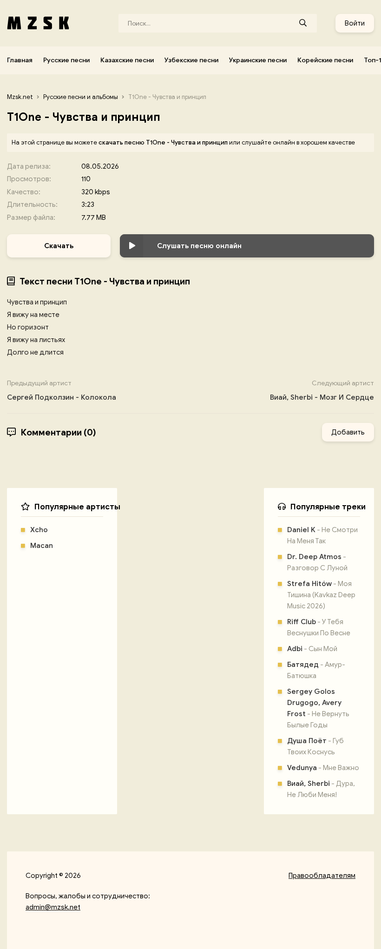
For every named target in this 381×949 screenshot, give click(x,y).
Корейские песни (325, 60)
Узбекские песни (191, 60)
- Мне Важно (323, 768)
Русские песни (66, 60)
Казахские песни (127, 60)
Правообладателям (322, 875)
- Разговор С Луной (317, 562)
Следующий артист (322, 390)
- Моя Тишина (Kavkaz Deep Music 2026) (321, 595)
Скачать (58, 246)
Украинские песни (258, 60)
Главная (20, 60)
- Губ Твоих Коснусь (315, 746)
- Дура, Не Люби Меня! (321, 789)
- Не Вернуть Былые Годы (318, 708)
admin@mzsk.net (53, 907)
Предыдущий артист (61, 390)
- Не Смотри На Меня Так (322, 535)
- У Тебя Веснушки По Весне (318, 627)
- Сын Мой (312, 649)
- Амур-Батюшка (316, 670)
